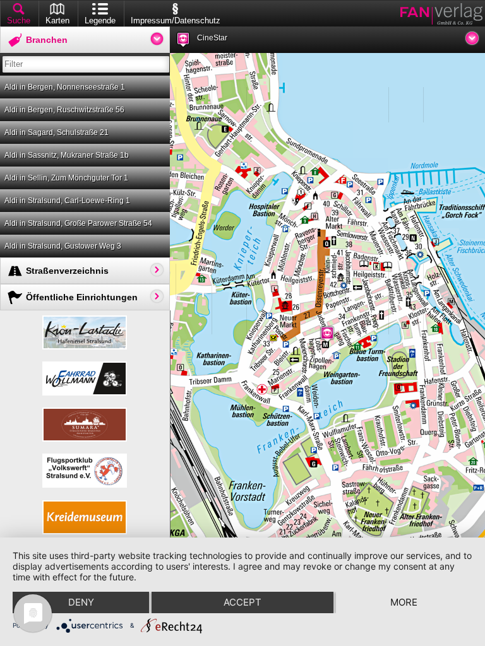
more (403, 602)
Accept (242, 602)
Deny (81, 602)
